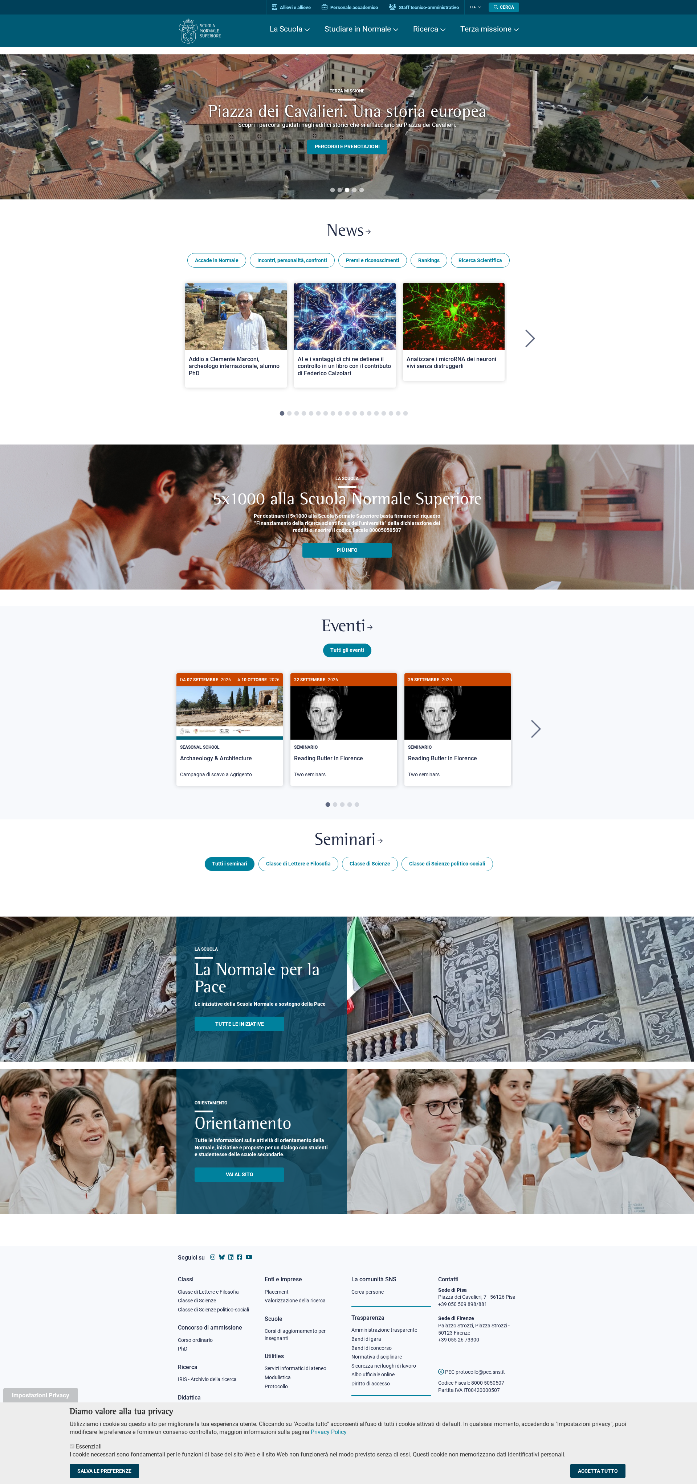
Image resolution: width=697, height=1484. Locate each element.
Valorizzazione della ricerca (295, 1300)
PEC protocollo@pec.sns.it (474, 1372)
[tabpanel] (347, 126)
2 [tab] (339, 190)
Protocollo (276, 1386)
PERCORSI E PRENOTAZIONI (347, 146)
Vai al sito (239, 1174)
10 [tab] (347, 413)
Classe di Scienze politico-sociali (447, 864)
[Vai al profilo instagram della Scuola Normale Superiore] (212, 1257)
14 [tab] (376, 413)
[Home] (200, 31)
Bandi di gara (366, 1339)
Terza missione (485, 29)
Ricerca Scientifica (480, 260)
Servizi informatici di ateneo (295, 1368)
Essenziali (89, 1446)
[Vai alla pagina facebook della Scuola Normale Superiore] (239, 1257)
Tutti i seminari (229, 864)
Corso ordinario (195, 1340)
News (345, 231)
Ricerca (425, 29)
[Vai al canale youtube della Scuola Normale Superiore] (249, 1257)
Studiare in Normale (358, 29)
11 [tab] (354, 413)
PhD (182, 1349)
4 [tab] (354, 190)
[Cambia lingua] (478, 7)
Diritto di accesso (370, 1383)
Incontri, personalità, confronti (292, 260)
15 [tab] (383, 413)
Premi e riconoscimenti (372, 260)
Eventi (344, 627)
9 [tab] (340, 413)
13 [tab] (369, 413)
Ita (473, 7)
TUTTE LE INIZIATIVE (239, 1024)
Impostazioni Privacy (40, 1395)
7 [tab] (325, 413)
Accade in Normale (217, 260)
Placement (277, 1292)
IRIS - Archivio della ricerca (207, 1379)
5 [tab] (361, 190)
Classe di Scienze (370, 864)
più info (347, 550)
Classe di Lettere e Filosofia (298, 864)
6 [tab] (318, 413)
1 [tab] (332, 190)
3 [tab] (347, 190)
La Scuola (286, 29)
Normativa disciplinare (376, 1357)
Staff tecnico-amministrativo (428, 7)
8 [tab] (333, 413)
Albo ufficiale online (373, 1374)
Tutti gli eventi (347, 650)
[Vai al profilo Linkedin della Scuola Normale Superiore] (230, 1257)
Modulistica (278, 1377)
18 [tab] (405, 413)
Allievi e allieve (295, 7)
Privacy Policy (329, 1432)
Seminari (345, 840)
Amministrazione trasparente (384, 1330)
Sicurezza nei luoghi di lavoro (383, 1366)
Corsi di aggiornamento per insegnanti (295, 1334)
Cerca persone (367, 1292)
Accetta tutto (598, 1471)
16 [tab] (391, 413)
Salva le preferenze (104, 1471)
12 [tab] (362, 413)
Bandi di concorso (371, 1348)
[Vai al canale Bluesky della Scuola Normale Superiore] (222, 1257)
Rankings (429, 260)
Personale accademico (353, 7)
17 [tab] (398, 413)
